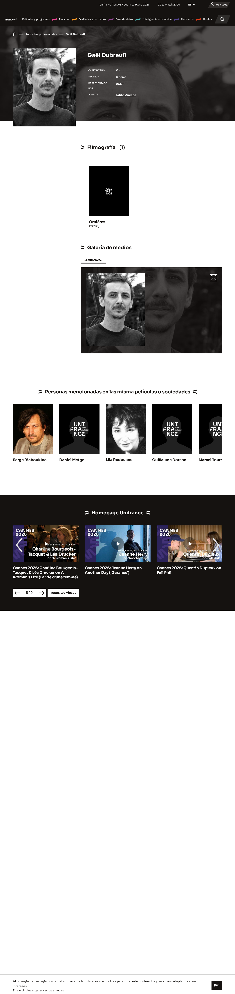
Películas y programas (36, 19)
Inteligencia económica (157, 19)
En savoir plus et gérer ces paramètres (38, 990)
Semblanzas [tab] (93, 259)
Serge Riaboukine (29, 460)
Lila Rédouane (119, 459)
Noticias (64, 19)
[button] (213, 278)
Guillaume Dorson (169, 460)
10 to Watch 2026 (169, 4)
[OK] (217, 985)
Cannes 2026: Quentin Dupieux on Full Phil (189, 570)
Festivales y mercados (92, 19)
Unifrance (187, 19)
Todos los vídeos (63, 593)
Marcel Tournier (213, 460)
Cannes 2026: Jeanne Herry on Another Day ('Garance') (113, 570)
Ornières (97, 222)
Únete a (208, 19)
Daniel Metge (71, 460)
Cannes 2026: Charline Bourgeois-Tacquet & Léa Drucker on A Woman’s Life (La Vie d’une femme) (45, 572)
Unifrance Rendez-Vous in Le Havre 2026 (125, 4)
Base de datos (124, 19)
